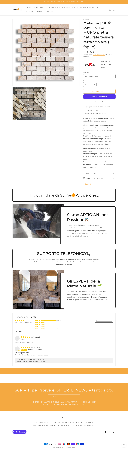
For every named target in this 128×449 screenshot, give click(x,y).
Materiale (86, 72)
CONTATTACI (55, 422)
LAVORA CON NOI (68, 422)
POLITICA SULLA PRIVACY (84, 422)
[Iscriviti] (79, 396)
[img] (25, 337)
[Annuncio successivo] (115, 2)
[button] (36, 8)
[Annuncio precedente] (13, 2)
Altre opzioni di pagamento (99, 101)
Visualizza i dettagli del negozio (95, 113)
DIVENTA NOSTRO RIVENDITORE (84, 425)
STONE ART (60, 447)
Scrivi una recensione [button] (104, 321)
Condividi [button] (88, 184)
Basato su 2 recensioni (23, 322)
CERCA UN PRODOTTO (41, 422)
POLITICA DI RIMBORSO (40, 425)
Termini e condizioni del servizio (60, 425)
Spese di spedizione (99, 54)
